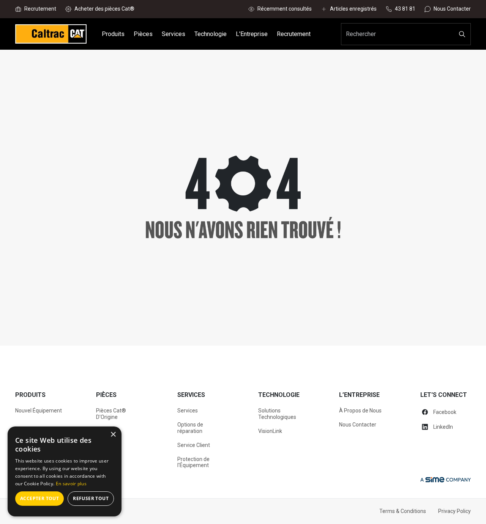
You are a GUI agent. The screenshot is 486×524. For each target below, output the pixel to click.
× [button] (113, 434)
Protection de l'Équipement (193, 462)
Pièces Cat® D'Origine (111, 414)
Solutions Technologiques (277, 414)
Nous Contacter (357, 425)
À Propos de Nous (360, 411)
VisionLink (270, 431)
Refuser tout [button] (91, 498)
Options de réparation (190, 428)
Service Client (193, 445)
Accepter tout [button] (39, 498)
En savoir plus (71, 483)
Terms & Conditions (402, 511)
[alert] (65, 471)
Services (187, 411)
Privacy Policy (454, 511)
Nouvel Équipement (38, 411)
